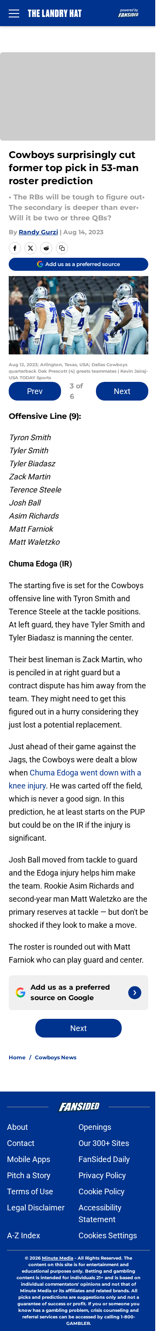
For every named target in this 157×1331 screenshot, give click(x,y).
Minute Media (57, 1258)
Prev (35, 391)
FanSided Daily (104, 1159)
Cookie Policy (101, 1191)
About (17, 1127)
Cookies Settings (107, 1235)
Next (122, 391)
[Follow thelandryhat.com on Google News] (134, 992)
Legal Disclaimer (36, 1207)
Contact (20, 1143)
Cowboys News (55, 1057)
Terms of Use (30, 1191)
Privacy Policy (102, 1175)
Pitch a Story (29, 1175)
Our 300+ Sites (103, 1143)
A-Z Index (23, 1235)
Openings (94, 1127)
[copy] (62, 248)
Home (17, 1057)
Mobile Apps (28, 1159)
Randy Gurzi (38, 232)
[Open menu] (14, 13)
